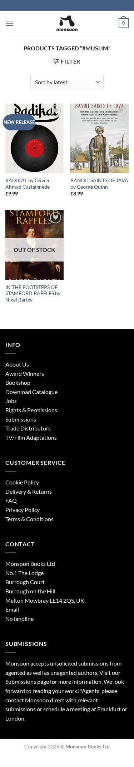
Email (12, 609)
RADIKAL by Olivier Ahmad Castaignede (27, 184)
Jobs (11, 400)
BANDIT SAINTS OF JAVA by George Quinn (99, 184)
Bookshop (17, 382)
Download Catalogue (31, 391)
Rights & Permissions (31, 410)
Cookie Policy (22, 482)
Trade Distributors (28, 428)
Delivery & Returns (28, 491)
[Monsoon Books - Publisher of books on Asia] (67, 23)
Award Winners (24, 373)
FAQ (11, 500)
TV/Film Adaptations (31, 437)
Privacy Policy (22, 509)
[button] (9, 23)
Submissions (20, 419)
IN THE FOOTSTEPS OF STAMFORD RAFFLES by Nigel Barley (32, 293)
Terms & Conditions (29, 519)
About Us (17, 364)
